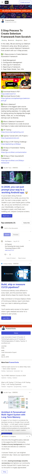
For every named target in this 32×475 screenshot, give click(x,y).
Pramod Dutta (9, 20)
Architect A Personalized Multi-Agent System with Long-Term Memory (13, 414)
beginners (19, 40)
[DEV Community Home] (7, 2)
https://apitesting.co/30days (11, 144)
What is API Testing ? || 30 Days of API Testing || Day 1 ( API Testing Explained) (15, 384)
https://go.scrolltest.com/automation (14, 152)
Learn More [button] (6, 318)
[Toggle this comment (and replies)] (2, 244)
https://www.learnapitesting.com (12, 132)
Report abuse (22, 258)
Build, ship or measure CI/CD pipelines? (13, 286)
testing (4, 40)
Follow (16, 333)
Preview (15, 234)
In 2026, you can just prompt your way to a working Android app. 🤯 (14, 189)
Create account (25, 2)
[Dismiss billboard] (29, 436)
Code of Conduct (11, 258)
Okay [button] (4, 472)
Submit (7, 234)
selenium (11, 40)
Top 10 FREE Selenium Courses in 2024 (13, 376)
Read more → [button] (7, 216)
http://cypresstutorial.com (10, 138)
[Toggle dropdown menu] (29, 167)
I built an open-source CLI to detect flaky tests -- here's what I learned (15, 369)
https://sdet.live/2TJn (8, 94)
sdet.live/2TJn (9, 250)
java (25, 40)
